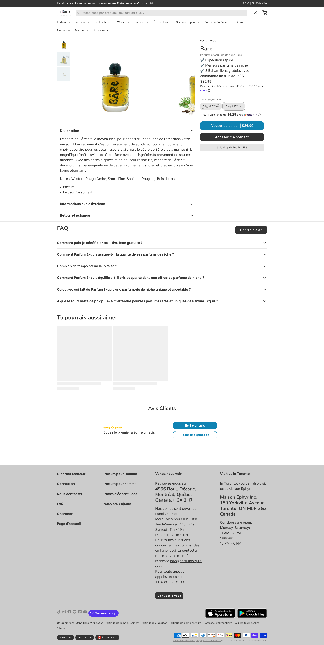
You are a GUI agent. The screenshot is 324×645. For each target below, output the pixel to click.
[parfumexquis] (64, 13)
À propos (99, 30)
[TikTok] (59, 613)
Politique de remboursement (122, 622)
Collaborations (65, 622)
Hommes (139, 22)
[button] (232, 115)
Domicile (204, 40)
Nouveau (80, 22)
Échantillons (160, 22)
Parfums (62, 22)
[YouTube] (85, 613)
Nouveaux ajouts (117, 504)
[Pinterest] (74, 613)
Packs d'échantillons (120, 494)
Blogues (62, 30)
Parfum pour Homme (120, 474)
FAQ (60, 504)
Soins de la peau (186, 22)
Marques (80, 30)
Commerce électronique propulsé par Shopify (197, 640)
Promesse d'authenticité (217, 622)
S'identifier (261, 3)
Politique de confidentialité (185, 622)
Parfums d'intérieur (216, 22)
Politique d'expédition (154, 622)
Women (121, 22)
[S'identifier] (254, 12)
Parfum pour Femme (120, 484)
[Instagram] (64, 613)
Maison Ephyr (239, 489)
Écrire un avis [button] (195, 425)
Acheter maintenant (232, 137)
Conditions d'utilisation (89, 622)
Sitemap (62, 628)
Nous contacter (69, 494)
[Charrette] (263, 12)
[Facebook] (69, 613)
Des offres (242, 22)
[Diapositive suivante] (189, 79)
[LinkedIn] (80, 613)
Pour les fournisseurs (246, 622)
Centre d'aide (251, 230)
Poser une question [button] (195, 435)
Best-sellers (102, 22)
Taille (210, 99)
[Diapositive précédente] (78, 79)
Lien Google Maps (169, 595)
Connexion (66, 484)
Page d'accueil (69, 524)
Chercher (65, 514)
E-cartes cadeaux (71, 474)
